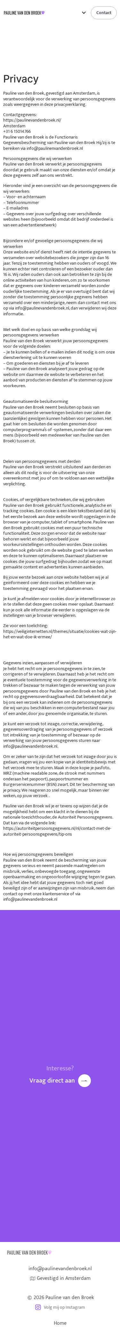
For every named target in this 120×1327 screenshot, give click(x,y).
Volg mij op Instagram (64, 1307)
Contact (103, 12)
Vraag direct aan (52, 1080)
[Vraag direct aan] (84, 1080)
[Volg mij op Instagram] (38, 1307)
